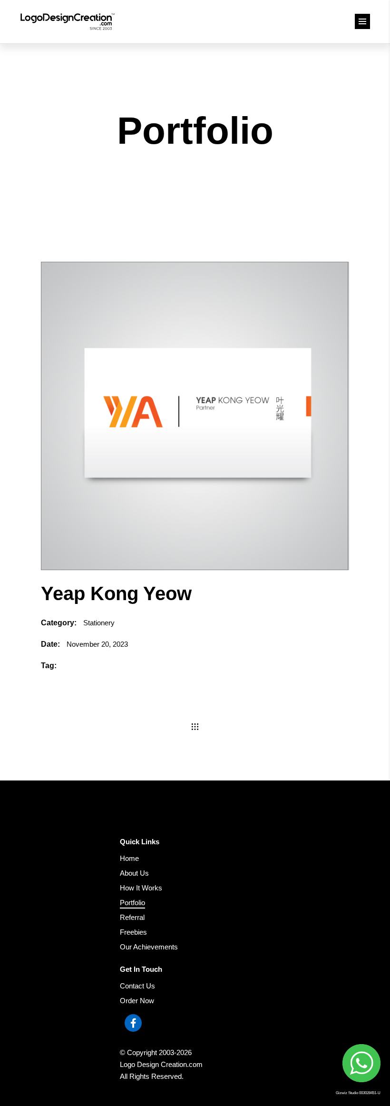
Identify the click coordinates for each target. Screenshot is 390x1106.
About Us (134, 873)
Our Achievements (149, 947)
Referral (132, 917)
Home (129, 858)
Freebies (133, 932)
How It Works (141, 888)
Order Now (137, 1001)
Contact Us (137, 986)
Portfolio (132, 903)
